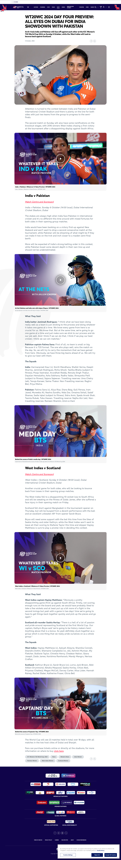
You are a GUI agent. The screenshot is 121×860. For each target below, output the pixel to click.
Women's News (64, 757)
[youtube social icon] (58, 832)
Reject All (97, 855)
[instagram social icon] (62, 832)
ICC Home (16, 2)
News (54, 757)
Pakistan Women (32, 760)
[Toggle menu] (109, 7)
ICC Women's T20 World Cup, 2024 (37, 757)
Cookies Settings (68, 855)
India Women (78, 757)
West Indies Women (47, 760)
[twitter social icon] (66, 832)
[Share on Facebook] (91, 41)
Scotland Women (63, 760)
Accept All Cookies (110, 855)
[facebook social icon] (54, 832)
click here (59, 751)
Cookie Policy (100, 850)
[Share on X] (94, 41)
